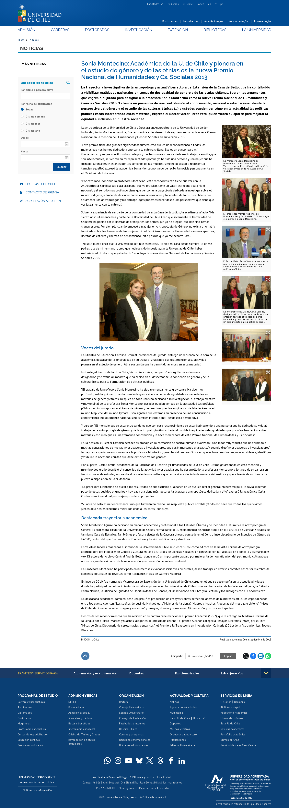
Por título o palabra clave (37, 90)
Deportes (175, 723)
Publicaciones (178, 740)
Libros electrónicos (232, 718)
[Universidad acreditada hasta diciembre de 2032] (238, 785)
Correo (200, 4)
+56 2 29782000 (104, 788)
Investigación (138, 30)
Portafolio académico (233, 734)
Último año (32, 130)
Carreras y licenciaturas (31, 702)
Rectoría (124, 702)
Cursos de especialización (33, 734)
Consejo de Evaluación (132, 718)
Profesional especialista (32, 729)
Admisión (26, 30)
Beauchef (114, 782)
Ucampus (239, 702)
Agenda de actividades (183, 707)
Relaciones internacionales (134, 740)
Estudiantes (191, 21)
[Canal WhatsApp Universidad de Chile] (107, 760)
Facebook (253, 656)
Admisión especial (79, 712)
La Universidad (256, 30)
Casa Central (164, 777)
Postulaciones (76, 707)
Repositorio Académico (234, 712)
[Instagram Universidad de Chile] (118, 760)
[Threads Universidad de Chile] (160, 760)
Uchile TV (198, 718)
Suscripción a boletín (43, 201)
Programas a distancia (30, 745)
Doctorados (24, 718)
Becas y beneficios (79, 723)
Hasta (25, 151)
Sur (164, 782)
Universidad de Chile (117, 797)
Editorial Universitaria (182, 745)
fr (215, 4)
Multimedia (176, 712)
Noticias (34, 39)
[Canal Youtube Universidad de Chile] (128, 760)
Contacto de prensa (42, 192)
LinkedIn (261, 656)
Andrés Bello (100, 782)
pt (221, 4)
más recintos (175, 782)
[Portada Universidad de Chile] (41, 11)
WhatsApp (268, 656)
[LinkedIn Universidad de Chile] (182, 760)
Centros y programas (131, 734)
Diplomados (25, 712)
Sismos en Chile (230, 740)
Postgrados (97, 30)
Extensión (178, 30)
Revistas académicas (232, 729)
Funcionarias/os (239, 21)
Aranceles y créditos (80, 718)
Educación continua (29, 740)
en (209, 4)
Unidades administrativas (133, 745)
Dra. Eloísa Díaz (129, 782)
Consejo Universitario (131, 707)
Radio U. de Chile (180, 718)
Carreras (60, 30)
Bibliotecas (214, 30)
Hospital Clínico (128, 729)
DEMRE (72, 702)
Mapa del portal (148, 788)
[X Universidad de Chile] (150, 760)
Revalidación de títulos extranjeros (81, 741)
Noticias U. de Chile (41, 184)
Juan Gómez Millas (150, 782)
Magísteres (24, 723)
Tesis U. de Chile (230, 723)
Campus (87, 782)
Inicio (21, 39)
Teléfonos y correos (126, 788)
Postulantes (170, 21)
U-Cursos (173, 4)
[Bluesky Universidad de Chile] (139, 760)
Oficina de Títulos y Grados (84, 734)
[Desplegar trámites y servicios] (266, 673)
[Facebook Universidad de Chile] (171, 760)
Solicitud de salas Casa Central (239, 745)
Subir (85, 656)
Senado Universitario (131, 712)
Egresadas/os (262, 21)
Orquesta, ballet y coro (183, 734)
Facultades (153, 4)
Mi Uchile (188, 4)
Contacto (163, 788)
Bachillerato (25, 707)
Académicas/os (213, 21)
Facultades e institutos (132, 723)
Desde (25, 137)
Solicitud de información (37, 790)
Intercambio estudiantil (81, 729)
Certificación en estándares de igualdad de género (243, 804)
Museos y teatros (180, 729)
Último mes (32, 123)
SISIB (101, 797)
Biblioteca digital (230, 707)
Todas (29, 109)
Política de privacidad (154, 797)
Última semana (35, 116)
